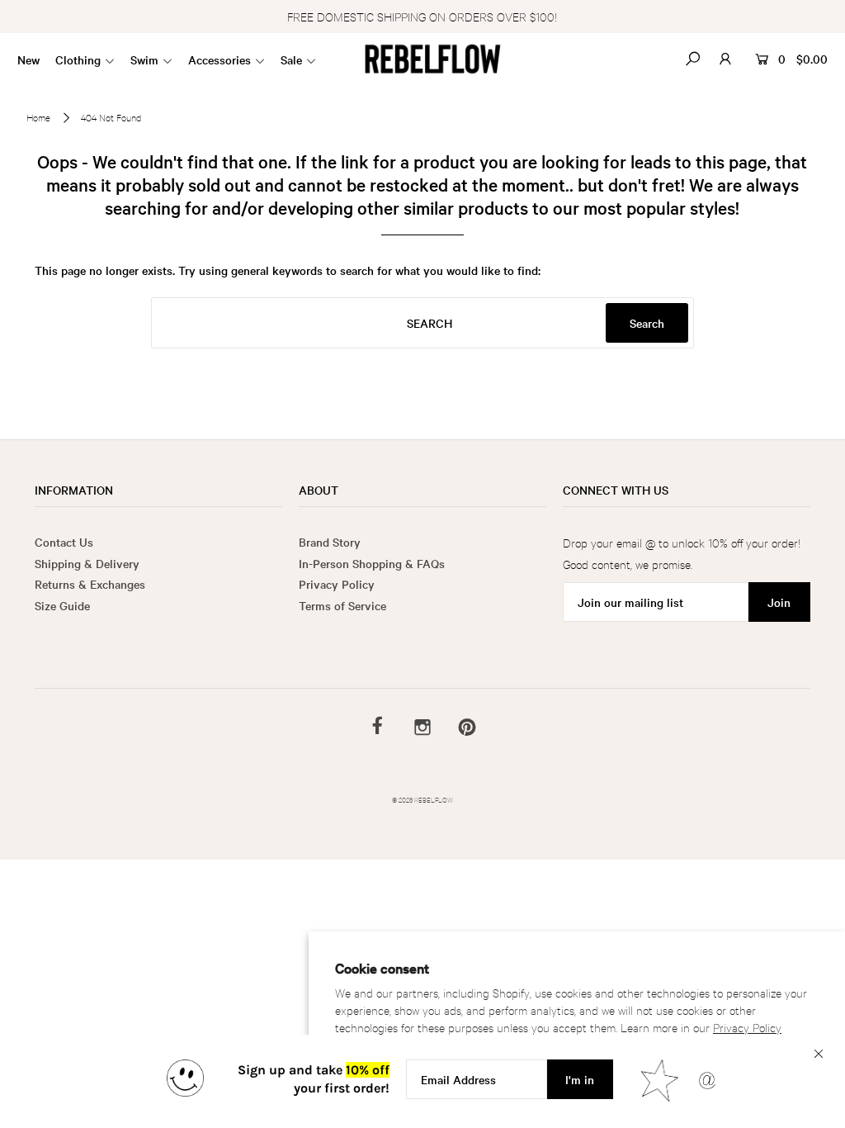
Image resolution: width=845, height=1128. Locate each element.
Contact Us (64, 541)
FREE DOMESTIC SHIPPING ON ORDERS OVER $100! (422, 16)
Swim (144, 59)
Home (38, 117)
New (28, 59)
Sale (291, 59)
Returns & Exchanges (90, 584)
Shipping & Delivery (87, 563)
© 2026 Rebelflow (422, 799)
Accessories (219, 59)
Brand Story (330, 541)
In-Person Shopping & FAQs (372, 563)
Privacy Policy (747, 1027)
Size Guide (62, 605)
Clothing (78, 59)
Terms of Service (342, 605)
